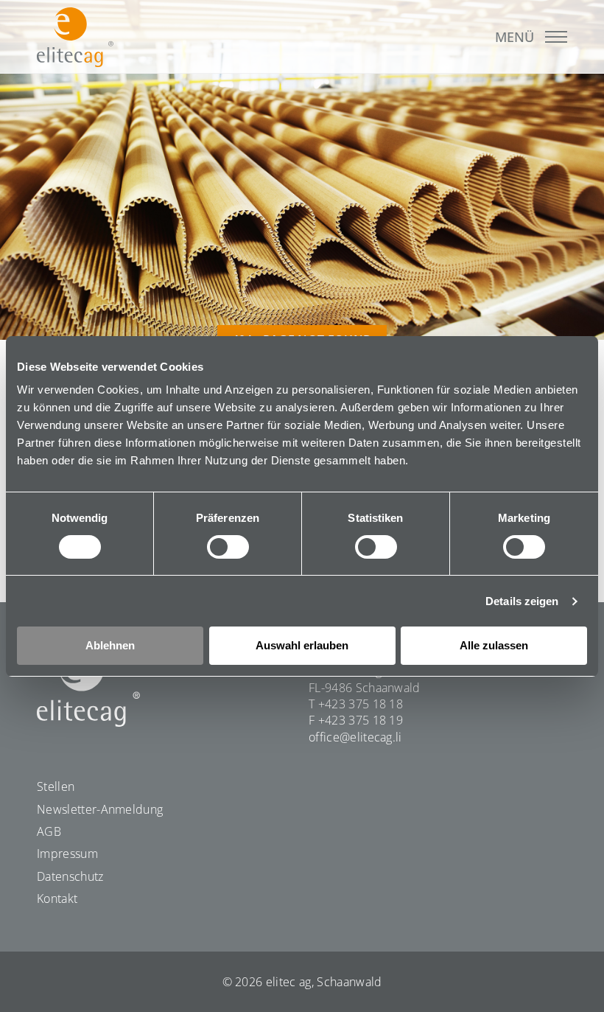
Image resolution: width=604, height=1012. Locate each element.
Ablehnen (110, 645)
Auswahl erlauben (302, 645)
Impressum (67, 853)
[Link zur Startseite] (75, 37)
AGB (49, 831)
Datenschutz (70, 876)
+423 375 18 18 (360, 704)
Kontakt (57, 898)
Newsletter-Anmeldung (100, 809)
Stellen (55, 786)
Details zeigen (521, 601)
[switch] (228, 547)
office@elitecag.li (355, 737)
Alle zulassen (494, 645)
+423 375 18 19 (360, 720)
